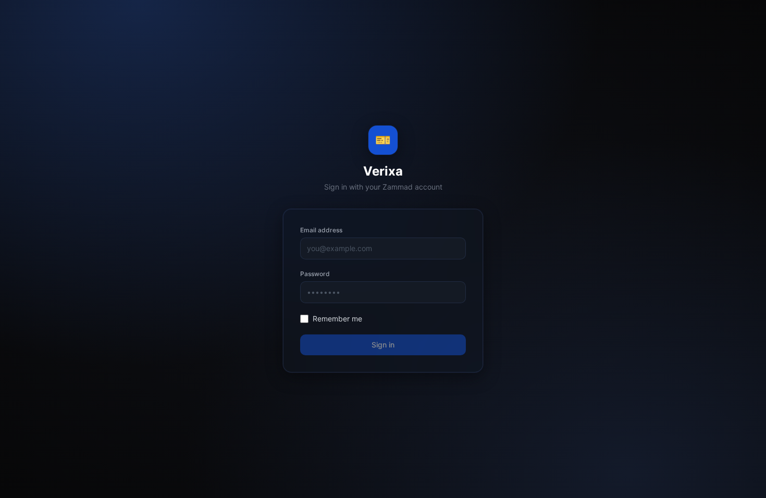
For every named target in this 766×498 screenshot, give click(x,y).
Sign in (383, 344)
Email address (321, 230)
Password (315, 274)
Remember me (337, 318)
